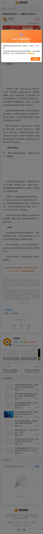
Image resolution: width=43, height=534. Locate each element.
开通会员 (35, 59)
